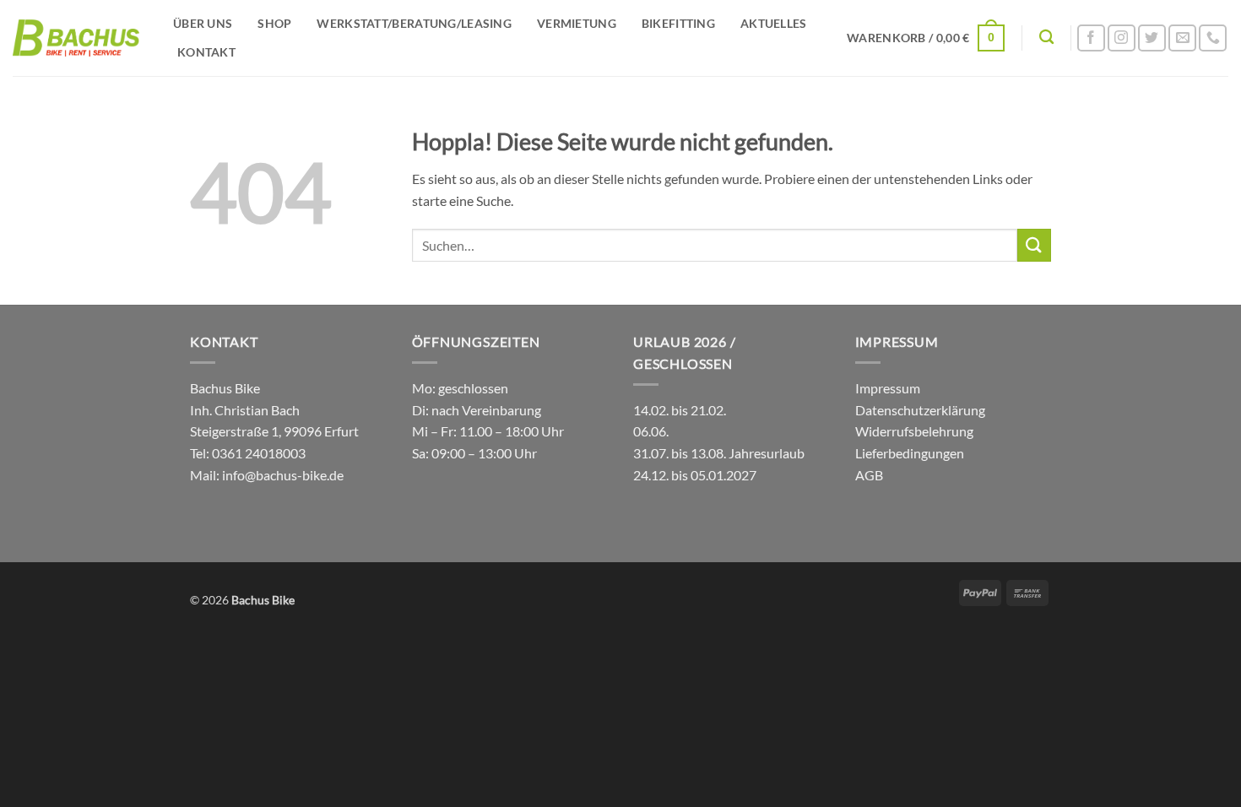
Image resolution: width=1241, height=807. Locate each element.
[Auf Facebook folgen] (1091, 38)
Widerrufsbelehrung (914, 431)
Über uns (202, 23)
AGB (869, 475)
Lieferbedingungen (909, 453)
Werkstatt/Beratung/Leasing (414, 23)
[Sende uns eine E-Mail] (1182, 38)
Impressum (887, 388)
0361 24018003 (257, 453)
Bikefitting (678, 23)
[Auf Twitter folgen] (1152, 38)
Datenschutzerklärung (920, 410)
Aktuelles (773, 23)
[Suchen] (1046, 37)
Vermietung (576, 23)
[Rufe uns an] (1213, 38)
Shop (274, 23)
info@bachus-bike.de (283, 475)
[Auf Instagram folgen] (1121, 38)
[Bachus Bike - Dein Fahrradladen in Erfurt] (76, 38)
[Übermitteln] (1034, 245)
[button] (925, 38)
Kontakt (206, 52)
